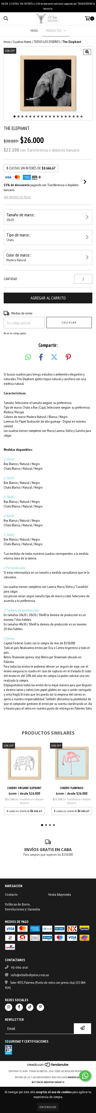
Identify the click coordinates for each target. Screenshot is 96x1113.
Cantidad (10, 279)
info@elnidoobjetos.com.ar (30, 975)
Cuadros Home (22, 41)
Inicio (7, 41)
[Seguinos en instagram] (8, 1007)
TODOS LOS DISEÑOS (47, 41)
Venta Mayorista (59, 895)
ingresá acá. (74, 1077)
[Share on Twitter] (54, 357)
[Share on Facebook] (41, 357)
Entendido (48, 1107)
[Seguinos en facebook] (19, 1007)
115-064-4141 (19, 967)
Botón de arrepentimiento (48, 1082)
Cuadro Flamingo (71, 788)
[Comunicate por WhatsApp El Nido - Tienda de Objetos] (85, 1075)
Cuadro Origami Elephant (24, 788)
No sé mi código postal (15, 333)
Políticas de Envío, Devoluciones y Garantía (22, 906)
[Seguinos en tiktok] (29, 1007)
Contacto (11, 895)
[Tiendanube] (48, 1066)
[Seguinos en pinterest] (40, 1007)
